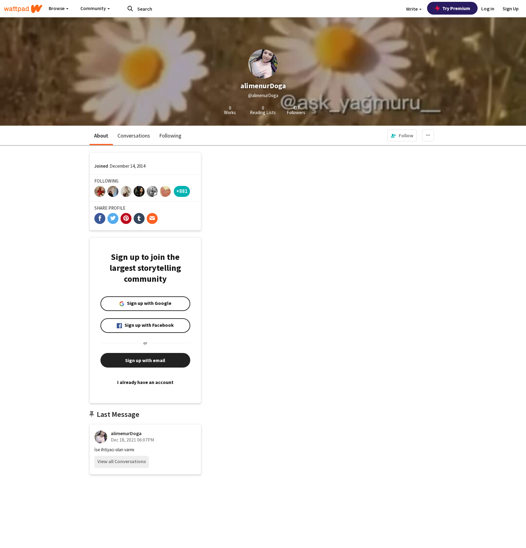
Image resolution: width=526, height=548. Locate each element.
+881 (182, 190)
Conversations (133, 135)
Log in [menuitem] (487, 8)
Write (412, 9)
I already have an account (145, 382)
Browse (57, 8)
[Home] (23, 9)
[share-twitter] (112, 218)
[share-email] (152, 218)
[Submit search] (130, 8)
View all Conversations (121, 461)
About (101, 135)
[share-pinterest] (126, 218)
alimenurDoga (126, 433)
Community (93, 8)
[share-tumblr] (139, 218)
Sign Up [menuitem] (511, 8)
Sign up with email (145, 360)
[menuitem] (402, 135)
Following (170, 135)
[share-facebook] (99, 218)
